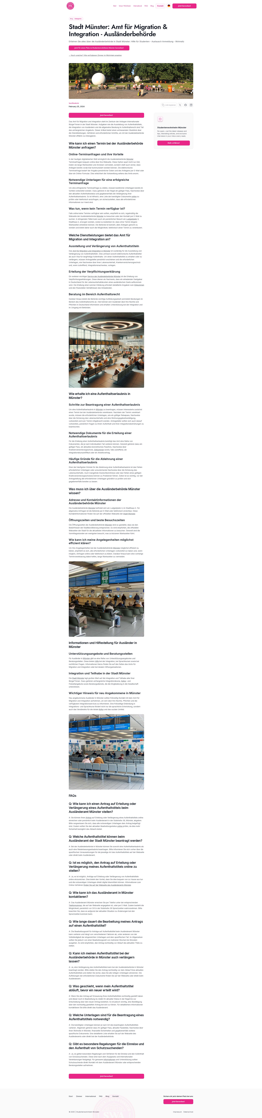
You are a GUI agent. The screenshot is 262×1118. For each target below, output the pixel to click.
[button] (169, 5)
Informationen (109, 1059)
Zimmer (79, 1096)
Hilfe (97, 661)
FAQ (146, 6)
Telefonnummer (75, 905)
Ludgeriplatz (131, 219)
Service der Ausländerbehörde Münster (104, 276)
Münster (129, 159)
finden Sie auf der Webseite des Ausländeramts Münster (107, 885)
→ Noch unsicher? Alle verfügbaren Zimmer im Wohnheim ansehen (95, 55)
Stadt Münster (129, 514)
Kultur (123, 681)
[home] (70, 6)
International (137, 6)
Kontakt (115, 1096)
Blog (152, 6)
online (134, 196)
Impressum (177, 1112)
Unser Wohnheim (125, 6)
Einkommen (139, 285)
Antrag (88, 818)
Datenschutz (188, 1112)
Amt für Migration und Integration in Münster (91, 251)
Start (114, 6)
